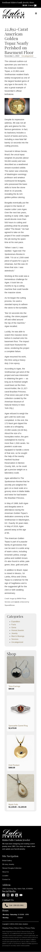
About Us (5, 872)
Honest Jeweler (17, 630)
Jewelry (14, 633)
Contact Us (6, 879)
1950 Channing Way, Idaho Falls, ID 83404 (17, 889)
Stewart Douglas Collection (11, 868)
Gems (13, 627)
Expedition (15, 622)
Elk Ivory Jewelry (8, 864)
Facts (13, 625)
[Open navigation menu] (36, 13)
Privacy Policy (30, 928)
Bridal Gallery (7, 860)
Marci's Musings (17, 636)
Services (14, 639)
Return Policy (19, 928)
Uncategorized (27, 56)
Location (5, 875)
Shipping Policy (7, 928)
